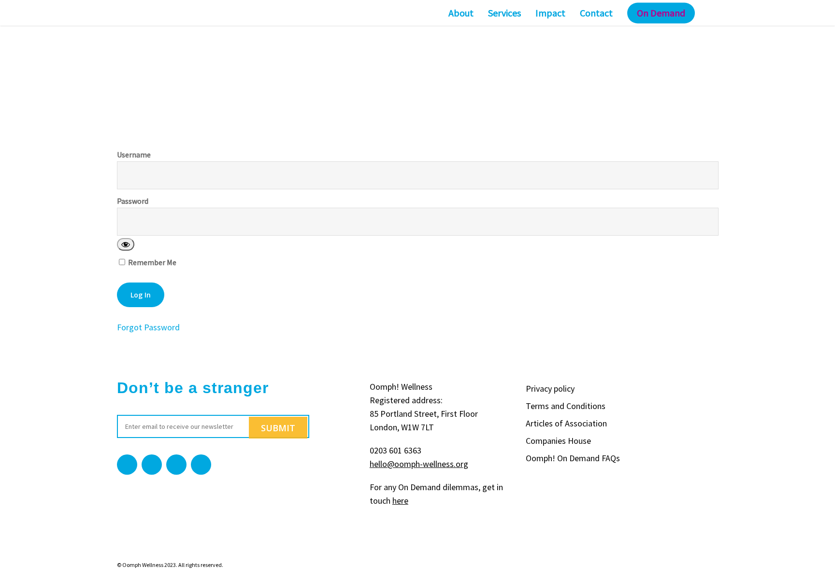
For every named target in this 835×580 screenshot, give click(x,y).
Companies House (558, 440)
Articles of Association (566, 423)
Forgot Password (148, 327)
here (400, 500)
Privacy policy (550, 388)
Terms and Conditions (565, 405)
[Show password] (125, 244)
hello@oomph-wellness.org (419, 463)
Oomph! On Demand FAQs (573, 458)
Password (132, 201)
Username (134, 154)
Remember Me (151, 262)
